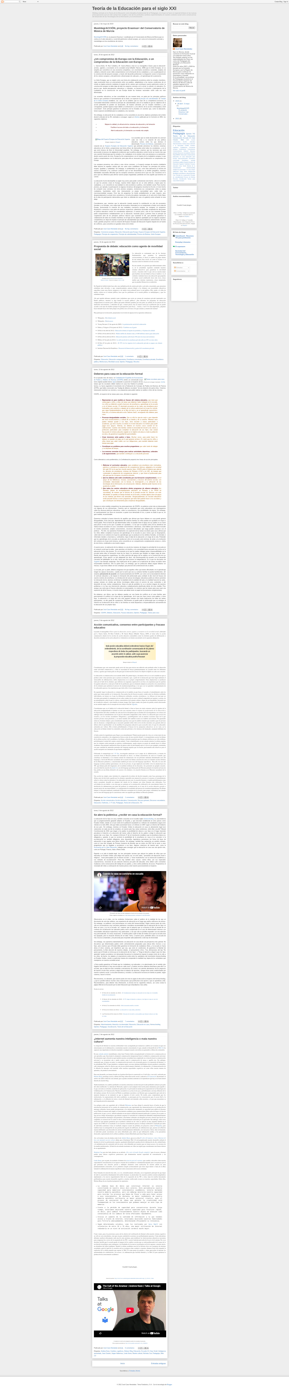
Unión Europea (155, 234)
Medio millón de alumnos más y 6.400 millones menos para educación (137, 334)
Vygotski (97, 561)
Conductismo (182, 149)
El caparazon (180, 246)
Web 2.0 (160, 1048)
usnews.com (121, 280)
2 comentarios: (130, 797)
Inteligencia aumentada (179, 169)
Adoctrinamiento (106, 1024)
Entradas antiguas (158, 1363)
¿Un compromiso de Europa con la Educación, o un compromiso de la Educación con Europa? (124, 60)
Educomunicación (183, 158)
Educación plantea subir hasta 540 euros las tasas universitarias (135, 337)
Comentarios (180, 271)
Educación (118, 232)
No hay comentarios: (132, 46)
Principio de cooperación (110, 234)
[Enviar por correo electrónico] (143, 46)
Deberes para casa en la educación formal (118, 373)
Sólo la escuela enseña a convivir (129, 1005)
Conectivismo (191, 149)
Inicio (122, 1363)
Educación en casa (143, 1024)
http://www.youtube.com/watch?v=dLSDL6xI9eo (137, 915)
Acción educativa (121, 800)
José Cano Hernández (183, 49)
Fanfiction (105, 803)
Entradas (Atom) (134, 1371)
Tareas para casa (153, 613)
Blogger (118, 142)
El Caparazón (151, 1076)
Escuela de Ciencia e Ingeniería (115, 278)
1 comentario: (129, 356)
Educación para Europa (130, 232)
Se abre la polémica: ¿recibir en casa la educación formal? (128, 814)
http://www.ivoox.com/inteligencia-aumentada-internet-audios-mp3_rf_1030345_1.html (134, 1278)
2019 (177, 101)
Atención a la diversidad (120, 1024)
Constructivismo (177, 151)
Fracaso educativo (127, 613)
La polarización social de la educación (134, 324)
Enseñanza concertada (134, 359)
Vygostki (134, 704)
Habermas (128, 1105)
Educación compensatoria (117, 359)
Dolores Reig (98, 1076)
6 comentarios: (130, 1348)
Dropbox (187, 216)
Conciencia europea (107, 232)
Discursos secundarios (157, 800)
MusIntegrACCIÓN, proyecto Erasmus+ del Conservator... (183, 111)
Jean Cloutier (106, 1353)
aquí (114, 382)
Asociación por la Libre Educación (105, 847)
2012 (177, 118)
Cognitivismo (183, 147)
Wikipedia (158, 1126)
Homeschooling (155, 1024)
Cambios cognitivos (117, 1351)
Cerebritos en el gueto (130, 327)
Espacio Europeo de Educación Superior (119, 146)
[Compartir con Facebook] (149, 46)
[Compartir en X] (147, 46)
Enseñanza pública (178, 162)
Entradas (179, 267)
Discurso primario (143, 800)
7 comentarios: (130, 1021)
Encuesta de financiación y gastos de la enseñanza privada (136, 348)
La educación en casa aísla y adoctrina (130, 1009)
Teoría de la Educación (131, 803)
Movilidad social (110, 318)
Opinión (122, 362)
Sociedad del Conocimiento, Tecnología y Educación (184, 252)
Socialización (112, 1027)
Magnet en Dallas (104, 280)
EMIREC (178, 154)
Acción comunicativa (108, 800)
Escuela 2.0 (145, 1351)
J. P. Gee (116, 753)
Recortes (136, 362)
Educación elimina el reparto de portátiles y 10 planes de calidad (135, 330)
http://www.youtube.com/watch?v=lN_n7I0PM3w (137, 1343)
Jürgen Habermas (117, 1353)
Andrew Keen (126, 1138)
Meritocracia (109, 321)
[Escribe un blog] (145, 46)
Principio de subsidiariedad (127, 234)
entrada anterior (104, 1054)
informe (136, 117)
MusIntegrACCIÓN (100, 37)
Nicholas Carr (98, 1152)
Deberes (109, 613)
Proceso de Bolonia (143, 234)
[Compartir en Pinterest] (151, 46)
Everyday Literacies (182, 242)
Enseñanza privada (149, 359)
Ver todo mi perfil (179, 90)
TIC (141, 803)
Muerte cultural (137, 1353)
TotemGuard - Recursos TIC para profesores (184, 237)
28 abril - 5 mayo (183, 104)
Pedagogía (97, 234)
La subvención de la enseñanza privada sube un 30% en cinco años (137, 340)
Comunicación (132, 800)
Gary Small (153, 1224)
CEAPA (163, 382)
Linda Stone (97, 1160)
